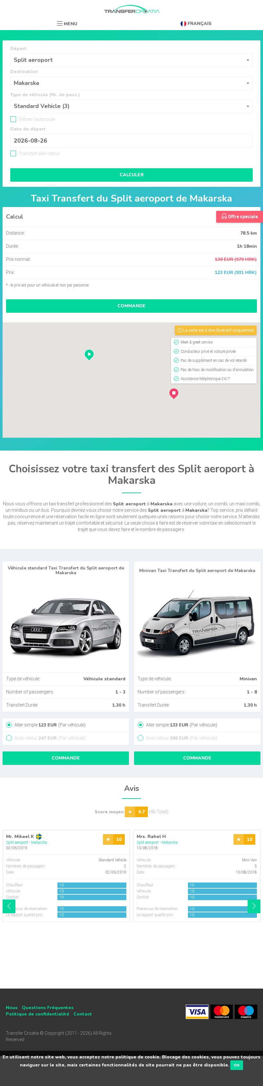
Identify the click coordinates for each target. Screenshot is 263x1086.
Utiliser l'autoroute (36, 119)
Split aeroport (17, 842)
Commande (131, 306)
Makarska (39, 842)
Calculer (132, 175)
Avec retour (49, 738)
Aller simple (49, 724)
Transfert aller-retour (39, 153)
